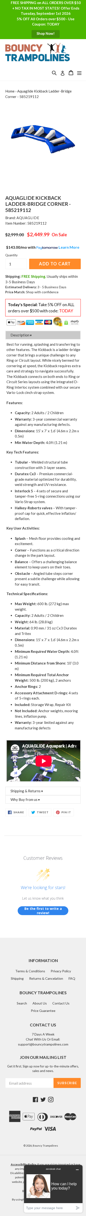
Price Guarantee (43, 1011)
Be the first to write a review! (43, 910)
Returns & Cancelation (46, 978)
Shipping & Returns (27, 791)
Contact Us (61, 1003)
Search (22, 1003)
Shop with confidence (42, 292)
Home (10, 91)
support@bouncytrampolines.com (43, 1044)
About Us (39, 1003)
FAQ (72, 978)
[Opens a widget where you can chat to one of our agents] (53, 1188)
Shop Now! (46, 33)
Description (21, 335)
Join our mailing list (43, 1057)
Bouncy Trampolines (45, 1145)
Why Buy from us (25, 799)
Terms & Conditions (30, 971)
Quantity (11, 255)
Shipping (17, 978)
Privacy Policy (61, 971)
